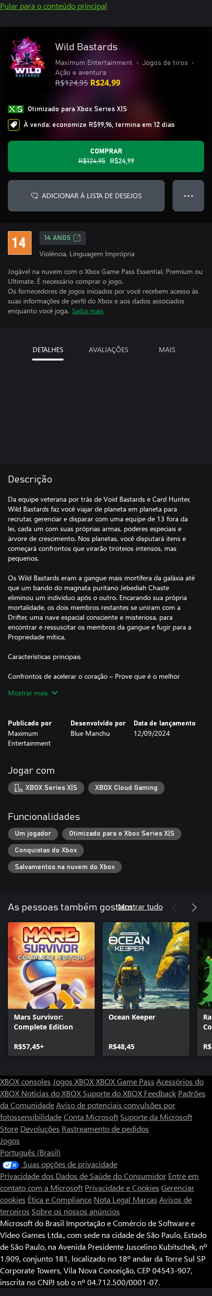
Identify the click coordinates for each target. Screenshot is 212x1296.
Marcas (145, 1199)
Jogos (10, 1140)
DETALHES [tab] (48, 349)
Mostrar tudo (140, 906)
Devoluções (40, 1128)
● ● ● (188, 195)
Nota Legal (113, 1199)
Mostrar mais (28, 692)
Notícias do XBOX (52, 1093)
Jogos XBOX (74, 1081)
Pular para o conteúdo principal (53, 5)
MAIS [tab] (167, 349)
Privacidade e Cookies (122, 1187)
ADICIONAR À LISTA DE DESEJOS (91, 195)
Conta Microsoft (91, 1117)
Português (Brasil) (30, 1152)
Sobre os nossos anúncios (76, 1211)
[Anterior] (174, 907)
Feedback (160, 1093)
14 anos (57, 238)
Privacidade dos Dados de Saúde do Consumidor (83, 1176)
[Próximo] (194, 907)
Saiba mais (88, 310)
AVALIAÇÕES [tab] (108, 349)
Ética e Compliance (60, 1199)
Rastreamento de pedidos (105, 1128)
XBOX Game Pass (125, 1081)
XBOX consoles (25, 1081)
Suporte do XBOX (113, 1093)
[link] (51, 989)
